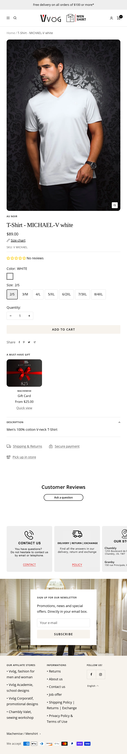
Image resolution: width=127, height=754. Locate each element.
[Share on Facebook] (19, 342)
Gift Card (24, 396)
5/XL (51, 294)
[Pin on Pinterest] (24, 342)
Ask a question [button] (63, 497)
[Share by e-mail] (34, 342)
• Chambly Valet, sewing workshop (20, 715)
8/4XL (98, 294)
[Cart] (118, 18)
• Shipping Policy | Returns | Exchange (62, 705)
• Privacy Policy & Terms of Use (60, 718)
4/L (38, 294)
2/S (12, 294)
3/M (25, 294)
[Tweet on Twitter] (29, 342)
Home (11, 33)
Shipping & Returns (27, 446)
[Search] (15, 17)
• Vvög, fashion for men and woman (21, 674)
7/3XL (82, 294)
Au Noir (12, 216)
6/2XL (66, 294)
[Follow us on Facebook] (91, 674)
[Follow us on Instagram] (100, 674)
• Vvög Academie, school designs (20, 687)
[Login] (111, 18)
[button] (17, 258)
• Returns (54, 671)
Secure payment (67, 446)
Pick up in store (24, 457)
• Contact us (56, 686)
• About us (55, 679)
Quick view (24, 408)
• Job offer (54, 694)
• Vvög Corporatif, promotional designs (22, 701)
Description (15, 422)
